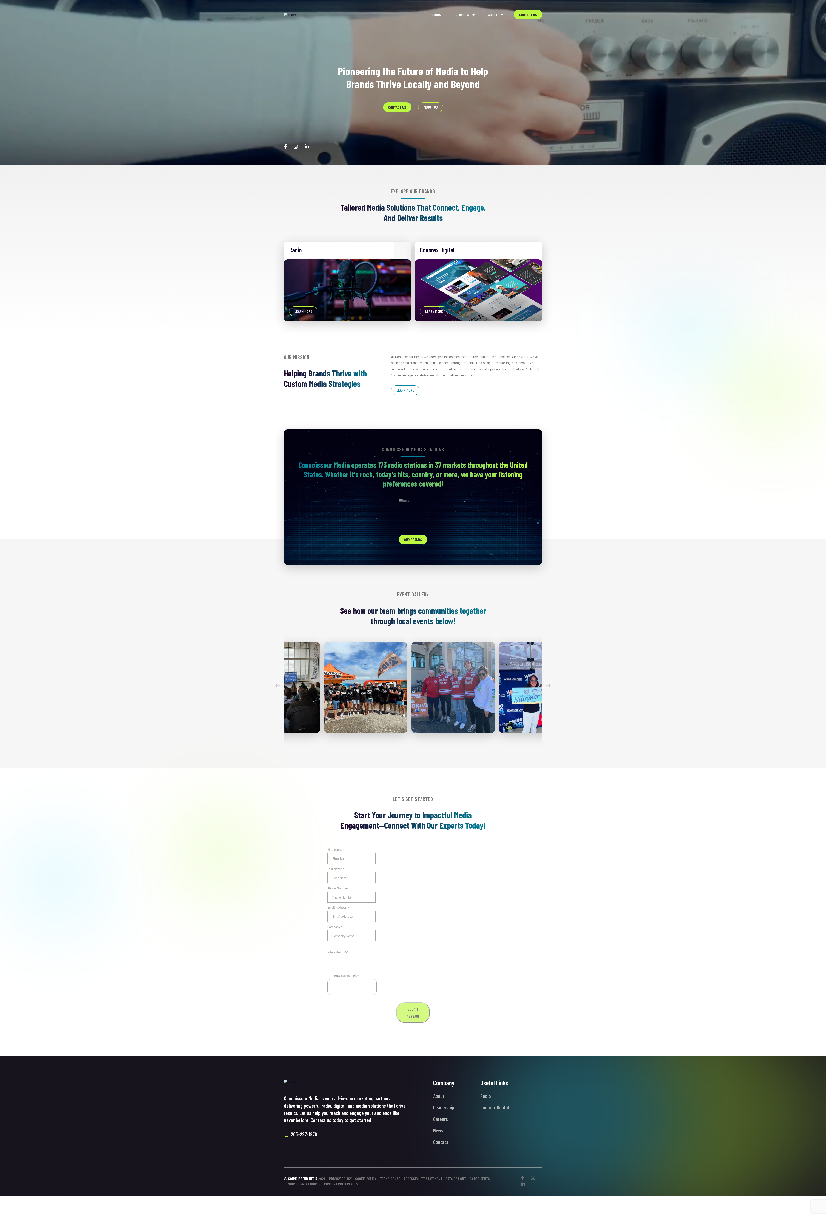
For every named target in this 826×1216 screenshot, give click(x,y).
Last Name (335, 869)
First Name (336, 849)
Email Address (338, 907)
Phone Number (338, 888)
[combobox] (337, 952)
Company (334, 927)
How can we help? (346, 975)
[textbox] (336, 952)
